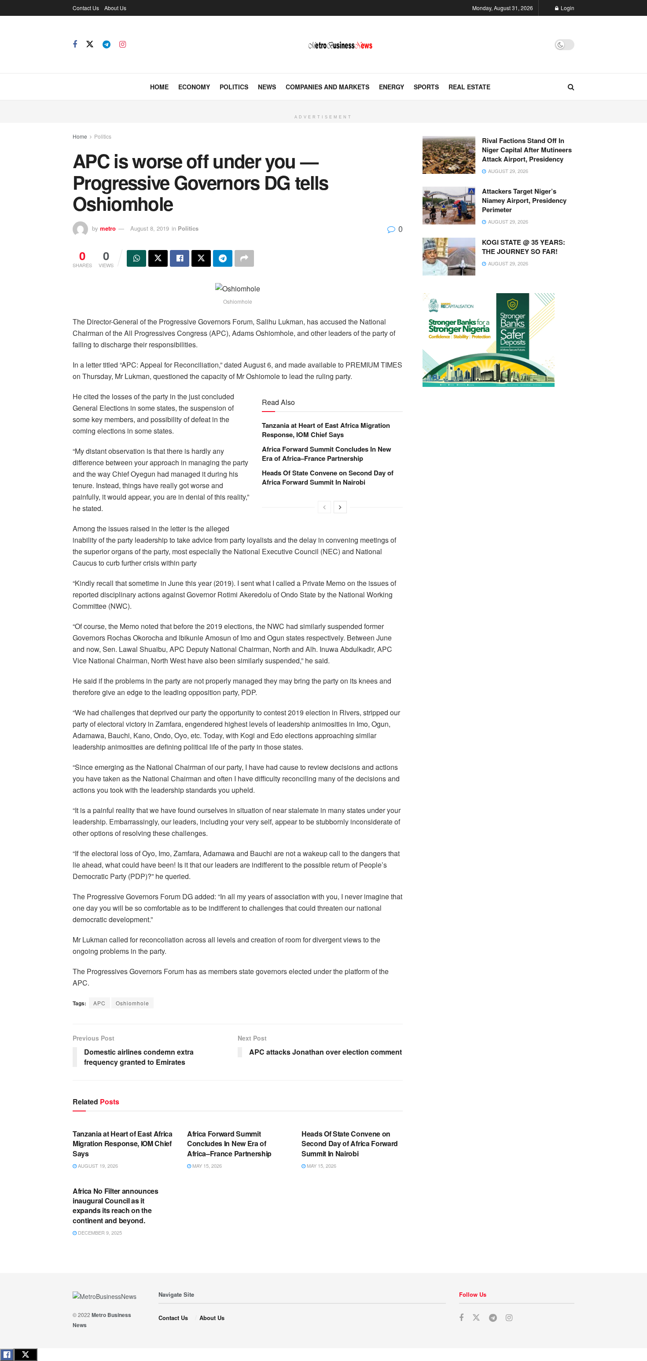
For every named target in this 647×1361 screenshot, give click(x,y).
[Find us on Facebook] (75, 44)
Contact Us (86, 7)
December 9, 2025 (99, 1232)
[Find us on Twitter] (90, 44)
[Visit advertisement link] (323, 105)
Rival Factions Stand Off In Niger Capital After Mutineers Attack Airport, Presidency (527, 150)
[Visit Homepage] (340, 45)
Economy (194, 86)
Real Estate (469, 86)
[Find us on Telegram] (106, 44)
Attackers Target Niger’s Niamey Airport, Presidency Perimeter (524, 200)
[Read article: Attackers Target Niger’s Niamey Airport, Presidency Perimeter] (449, 205)
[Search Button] (571, 87)
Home (159, 86)
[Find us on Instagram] (122, 44)
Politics (234, 86)
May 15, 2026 (206, 1165)
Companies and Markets (327, 86)
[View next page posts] (340, 507)
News (267, 86)
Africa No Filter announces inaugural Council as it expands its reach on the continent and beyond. (115, 1205)
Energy (391, 86)
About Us (115, 7)
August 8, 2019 (149, 228)
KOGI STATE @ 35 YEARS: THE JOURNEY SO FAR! (523, 246)
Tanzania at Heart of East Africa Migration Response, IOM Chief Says (326, 429)
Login (566, 7)
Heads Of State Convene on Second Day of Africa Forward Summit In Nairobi (327, 477)
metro (108, 228)
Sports (426, 86)
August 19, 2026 (97, 1165)
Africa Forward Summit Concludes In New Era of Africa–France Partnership (326, 453)
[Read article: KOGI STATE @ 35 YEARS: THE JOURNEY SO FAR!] (449, 257)
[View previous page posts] (324, 507)
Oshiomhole (132, 1003)
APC (99, 1003)
